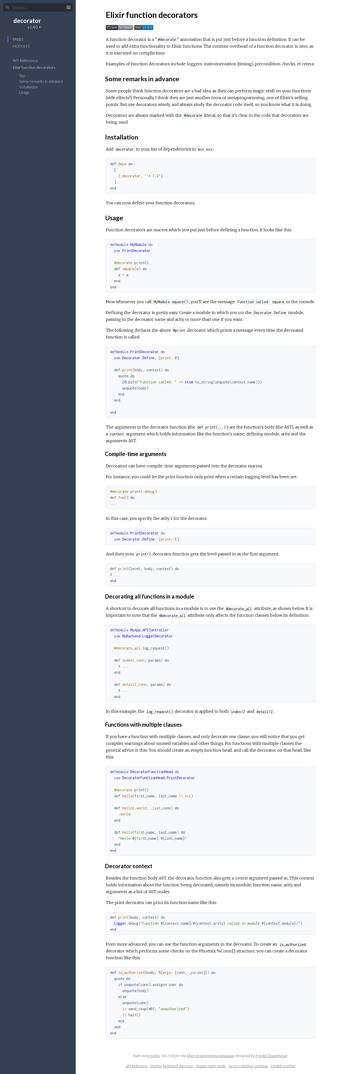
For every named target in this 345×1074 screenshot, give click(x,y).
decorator (27, 20)
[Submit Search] (7, 7)
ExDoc (155, 1056)
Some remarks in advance (41, 81)
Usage (24, 92)
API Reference (26, 60)
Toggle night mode (211, 1066)
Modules (21, 46)
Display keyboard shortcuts (171, 1066)
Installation (28, 86)
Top (22, 75)
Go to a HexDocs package (248, 1066)
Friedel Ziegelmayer (271, 1056)
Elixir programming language (210, 1056)
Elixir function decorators (34, 67)
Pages (18, 39)
